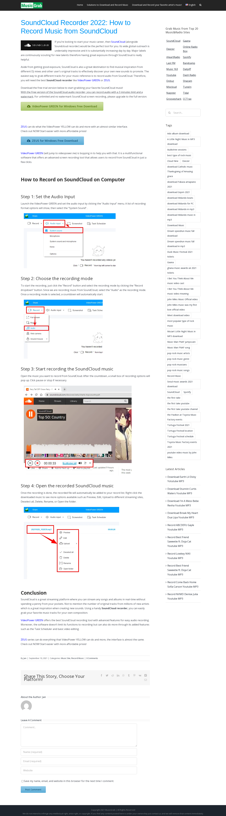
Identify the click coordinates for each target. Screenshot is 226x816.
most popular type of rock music (180, 323)
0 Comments (92, 658)
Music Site (65, 658)
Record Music (77, 658)
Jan (25, 658)
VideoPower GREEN (88, 80)
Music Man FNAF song (178, 347)
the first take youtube (178, 403)
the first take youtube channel (182, 409)
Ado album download (178, 133)
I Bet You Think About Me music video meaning (180, 291)
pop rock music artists (178, 353)
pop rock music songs (178, 370)
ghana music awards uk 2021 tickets (181, 270)
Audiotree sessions (176, 149)
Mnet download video (178, 315)
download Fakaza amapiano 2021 (181, 184)
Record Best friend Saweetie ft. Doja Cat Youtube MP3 (179, 542)
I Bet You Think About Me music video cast (180, 281)
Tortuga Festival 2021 (178, 425)
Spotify (187, 392)
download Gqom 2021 (178, 192)
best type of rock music (179, 155)
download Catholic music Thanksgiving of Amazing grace (180, 171)
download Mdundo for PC (180, 203)
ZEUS (107, 80)
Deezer (186, 161)
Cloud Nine (172, 161)
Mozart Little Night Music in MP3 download (181, 334)
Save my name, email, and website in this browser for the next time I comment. (69, 781)
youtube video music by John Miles (181, 455)
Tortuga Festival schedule (180, 436)
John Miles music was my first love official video (182, 307)
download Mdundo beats (180, 197)
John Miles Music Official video (182, 299)
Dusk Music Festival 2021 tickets (180, 254)
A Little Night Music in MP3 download (181, 141)
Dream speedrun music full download (180, 233)
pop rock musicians (177, 364)
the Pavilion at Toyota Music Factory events (181, 417)
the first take (173, 397)
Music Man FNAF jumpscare (181, 341)
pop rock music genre (178, 358)
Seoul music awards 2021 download (180, 384)
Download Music (175, 225)
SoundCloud (118, 41)
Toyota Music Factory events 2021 (182, 444)
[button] (200, 4)
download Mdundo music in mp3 (181, 217)
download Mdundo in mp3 (180, 209)
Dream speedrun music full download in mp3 (180, 244)
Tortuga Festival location (180, 430)
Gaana (170, 262)
